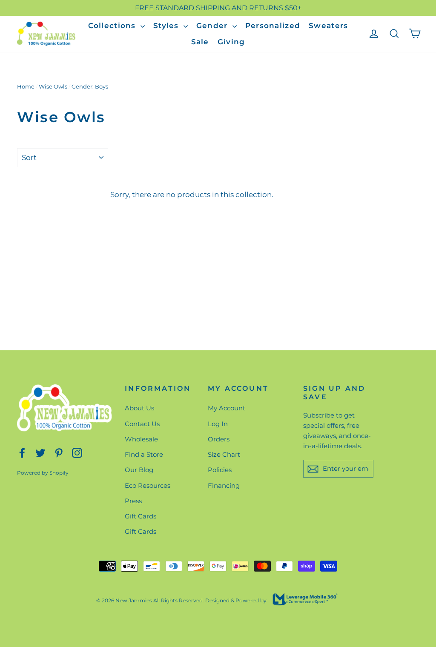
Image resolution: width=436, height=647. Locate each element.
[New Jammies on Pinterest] (59, 452)
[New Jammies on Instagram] (77, 452)
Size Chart (224, 454)
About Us (139, 408)
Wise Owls (53, 86)
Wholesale (141, 439)
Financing (224, 485)
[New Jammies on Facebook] (22, 452)
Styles (167, 25)
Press (133, 501)
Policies (220, 470)
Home (25, 86)
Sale (200, 41)
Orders (218, 439)
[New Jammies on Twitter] (40, 452)
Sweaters (328, 25)
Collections (113, 25)
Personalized (272, 25)
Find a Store (144, 454)
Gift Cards (140, 516)
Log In (218, 424)
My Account (226, 408)
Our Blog (139, 470)
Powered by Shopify (43, 473)
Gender (213, 25)
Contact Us (142, 424)
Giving (231, 41)
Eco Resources (147, 485)
